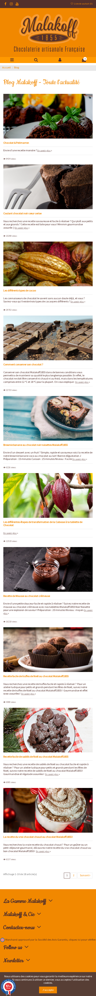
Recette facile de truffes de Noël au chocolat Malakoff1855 (36, 676)
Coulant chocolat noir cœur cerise (22, 213)
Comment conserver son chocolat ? (23, 364)
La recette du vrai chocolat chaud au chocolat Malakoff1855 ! (38, 836)
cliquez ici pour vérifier (82, 939)
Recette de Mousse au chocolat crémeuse (26, 596)
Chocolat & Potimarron (16, 142)
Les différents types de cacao (19, 290)
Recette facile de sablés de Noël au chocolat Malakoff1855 (35, 756)
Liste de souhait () (83, 3)
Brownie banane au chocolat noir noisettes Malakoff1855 (35, 444)
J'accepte (48, 990)
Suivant (84, 875)
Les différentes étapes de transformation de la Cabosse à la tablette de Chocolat (42, 523)
